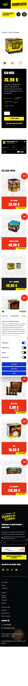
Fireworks (4, 32)
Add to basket (15, 118)
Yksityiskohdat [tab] (14, 316)
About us (4, 592)
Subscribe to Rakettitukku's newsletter (14, 557)
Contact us (5, 588)
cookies (13, 636)
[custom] (3, 569)
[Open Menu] (24, 14)
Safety (3, 585)
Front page (5, 582)
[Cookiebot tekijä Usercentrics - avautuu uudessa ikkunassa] (19, 312)
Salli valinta (14, 368)
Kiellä (14, 373)
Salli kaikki (14, 364)
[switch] (24, 347)
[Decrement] (5, 113)
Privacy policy (5, 636)
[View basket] (18, 14)
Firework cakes (6, 607)
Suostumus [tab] (5, 316)
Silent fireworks (6, 616)
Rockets (4, 603)
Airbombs (4, 610)
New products (5, 613)
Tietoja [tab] (23, 316)
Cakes (10, 32)
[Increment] (8, 113)
